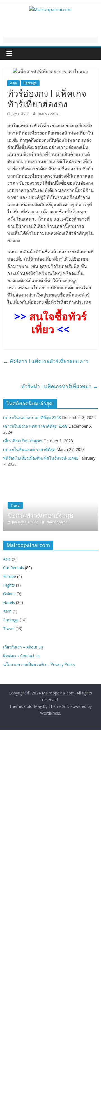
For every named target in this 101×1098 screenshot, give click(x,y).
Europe (9, 576)
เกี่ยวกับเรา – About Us (23, 647)
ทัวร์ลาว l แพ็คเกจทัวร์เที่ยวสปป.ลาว (45, 361)
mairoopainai (48, 113)
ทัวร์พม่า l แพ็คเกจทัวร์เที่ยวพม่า (59, 386)
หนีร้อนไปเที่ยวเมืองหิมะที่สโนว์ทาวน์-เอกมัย (40, 458)
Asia (13, 83)
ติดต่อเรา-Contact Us (21, 655)
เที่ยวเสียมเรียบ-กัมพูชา (22, 440)
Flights (9, 585)
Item (7, 611)
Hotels (9, 602)
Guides (9, 593)
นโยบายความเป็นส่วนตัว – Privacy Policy (39, 664)
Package (30, 83)
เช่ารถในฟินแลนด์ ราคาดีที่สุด (29, 449)
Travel (15, 505)
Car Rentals (13, 567)
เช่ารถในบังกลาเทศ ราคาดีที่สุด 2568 (35, 426)
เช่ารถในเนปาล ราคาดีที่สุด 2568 (32, 417)
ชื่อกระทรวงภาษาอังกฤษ (41, 515)
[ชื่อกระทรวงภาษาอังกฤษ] (50, 481)
